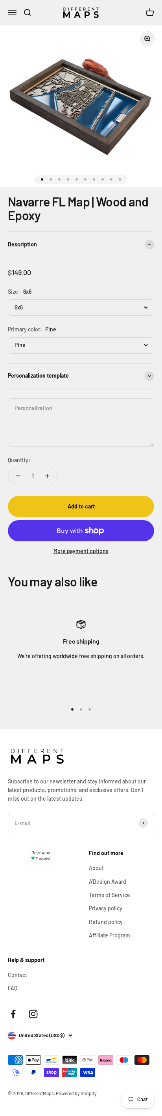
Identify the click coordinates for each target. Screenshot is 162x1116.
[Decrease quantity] (18, 476)
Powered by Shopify (76, 1093)
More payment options (81, 551)
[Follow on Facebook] (13, 1014)
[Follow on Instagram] (33, 1014)
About (96, 868)
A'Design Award (107, 881)
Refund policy (106, 922)
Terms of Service (109, 895)
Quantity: (19, 460)
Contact (17, 974)
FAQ (12, 988)
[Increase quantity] (47, 476)
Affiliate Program (109, 935)
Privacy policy (105, 908)
